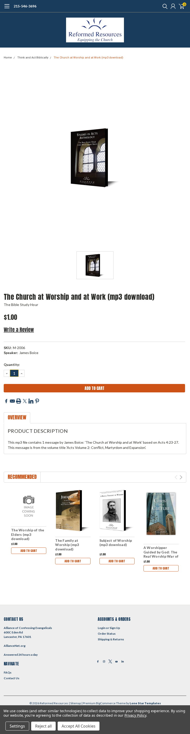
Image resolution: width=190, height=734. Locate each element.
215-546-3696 (25, 6)
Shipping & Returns (111, 639)
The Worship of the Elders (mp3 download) (27, 534)
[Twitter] (24, 401)
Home (8, 57)
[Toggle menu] (7, 8)
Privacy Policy (135, 715)
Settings (17, 726)
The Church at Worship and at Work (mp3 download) (88, 57)
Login (101, 628)
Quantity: (12, 364)
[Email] (12, 401)
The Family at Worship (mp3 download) (67, 544)
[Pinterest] (37, 401)
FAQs (7, 672)
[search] (164, 6)
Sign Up (115, 628)
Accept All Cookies (78, 726)
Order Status (107, 633)
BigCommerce (106, 703)
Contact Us (11, 678)
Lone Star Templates (145, 703)
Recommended (22, 477)
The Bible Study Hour (21, 304)
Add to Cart (29, 550)
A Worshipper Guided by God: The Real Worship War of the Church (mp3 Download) (161, 556)
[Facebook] (6, 401)
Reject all (43, 726)
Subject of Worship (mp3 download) (115, 542)
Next (181, 477)
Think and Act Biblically (32, 57)
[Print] (18, 401)
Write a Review (19, 329)
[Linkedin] (30, 401)
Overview (17, 417)
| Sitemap (75, 703)
